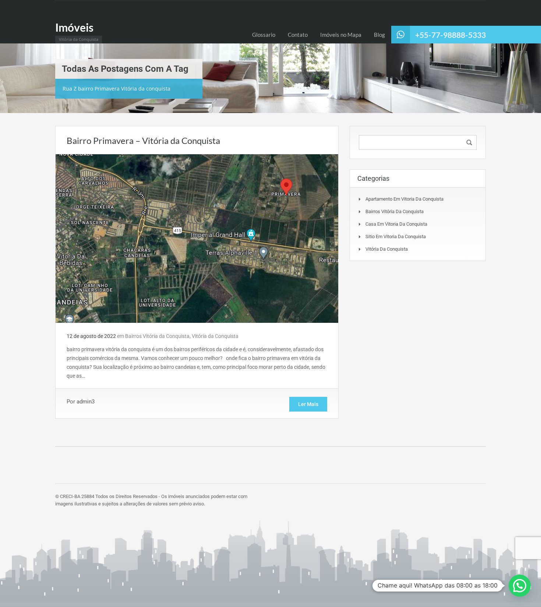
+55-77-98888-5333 (450, 34)
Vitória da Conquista (215, 336)
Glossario (263, 34)
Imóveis (74, 27)
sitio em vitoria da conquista (395, 236)
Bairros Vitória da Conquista (157, 336)
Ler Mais (308, 404)
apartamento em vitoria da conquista (404, 199)
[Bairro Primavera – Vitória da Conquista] (197, 238)
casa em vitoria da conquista (396, 224)
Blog (379, 34)
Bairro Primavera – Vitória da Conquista (143, 140)
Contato (298, 34)
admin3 (86, 401)
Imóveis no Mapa (340, 34)
